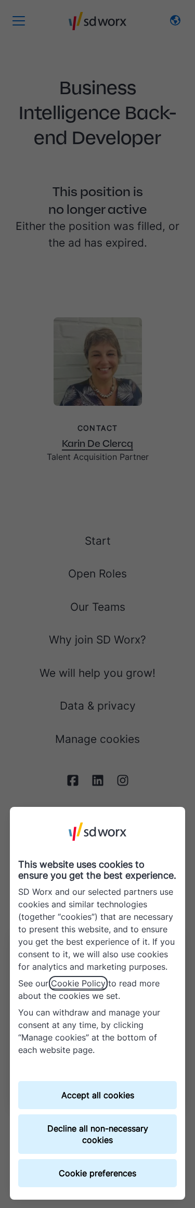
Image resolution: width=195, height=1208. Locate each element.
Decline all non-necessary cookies (97, 1134)
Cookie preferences (97, 1173)
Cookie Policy (78, 983)
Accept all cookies (97, 1095)
